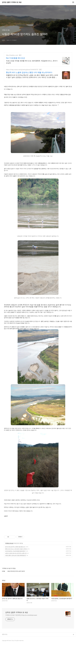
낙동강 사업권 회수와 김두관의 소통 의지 (16, 553)
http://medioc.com (12, 55)
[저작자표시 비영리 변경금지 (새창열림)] (26, 537)
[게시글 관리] (13, 536)
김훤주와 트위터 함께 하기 (8, 641)
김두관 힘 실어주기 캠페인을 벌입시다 (15, 546)
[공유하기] (11, 536)
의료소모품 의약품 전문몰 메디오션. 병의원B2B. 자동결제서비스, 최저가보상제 (31, 62)
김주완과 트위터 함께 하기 (8, 638)
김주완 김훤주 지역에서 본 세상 (12, 2)
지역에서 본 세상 (9, 543)
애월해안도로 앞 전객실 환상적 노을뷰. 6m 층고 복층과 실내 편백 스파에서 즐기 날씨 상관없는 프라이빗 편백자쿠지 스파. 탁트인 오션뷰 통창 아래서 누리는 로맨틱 (32, 76)
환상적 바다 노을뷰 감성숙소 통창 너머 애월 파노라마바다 (29, 72)
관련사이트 (4, 634)
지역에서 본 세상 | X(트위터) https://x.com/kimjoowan (21, 615)
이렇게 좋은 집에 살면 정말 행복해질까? (15, 555)
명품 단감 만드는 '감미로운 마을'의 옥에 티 (16, 549)
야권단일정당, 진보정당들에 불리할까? (15, 551)
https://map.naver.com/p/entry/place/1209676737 (22, 69)
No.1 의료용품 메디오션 (15, 58)
